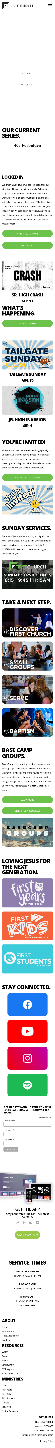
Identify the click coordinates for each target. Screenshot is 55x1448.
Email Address (9, 1120)
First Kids (6, 1394)
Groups (5, 1402)
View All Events (27, 323)
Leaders (6, 1340)
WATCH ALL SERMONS (27, 233)
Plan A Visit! (27, 73)
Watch (5, 1351)
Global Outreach (10, 1411)
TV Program (8, 1369)
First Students (8, 1398)
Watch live (27, 84)
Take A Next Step (10, 1335)
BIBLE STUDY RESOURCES (27, 810)
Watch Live (27, 245)
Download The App (27, 1235)
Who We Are (8, 1331)
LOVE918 (6, 1406)
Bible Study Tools (10, 1373)
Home (5, 1327)
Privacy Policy (46, 1441)
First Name (8, 1130)
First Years (7, 1389)
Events (5, 1356)
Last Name (8, 1139)
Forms (5, 1360)
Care (4, 1385)
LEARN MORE (27, 799)
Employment (8, 1364)
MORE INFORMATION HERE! (27, 477)
